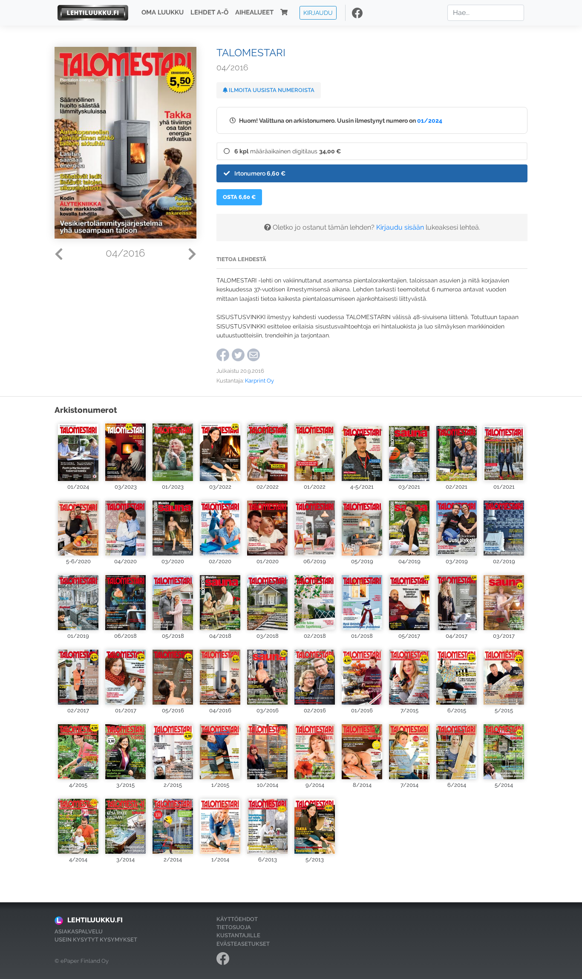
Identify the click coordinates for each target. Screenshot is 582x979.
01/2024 (429, 120)
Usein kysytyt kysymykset (96, 939)
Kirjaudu (318, 12)
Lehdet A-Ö (209, 13)
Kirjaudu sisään (400, 227)
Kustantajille (238, 935)
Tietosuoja (233, 927)
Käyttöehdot (237, 919)
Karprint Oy (259, 380)
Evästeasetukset (243, 944)
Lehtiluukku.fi (95, 920)
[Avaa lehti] (78, 451)
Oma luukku (162, 13)
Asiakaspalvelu (79, 931)
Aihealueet (254, 13)
